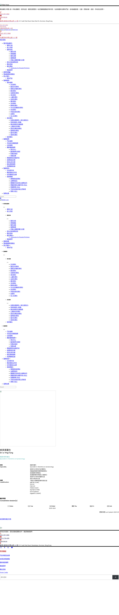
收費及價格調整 (5, 559)
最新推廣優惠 (4, 562)
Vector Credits (4, 572)
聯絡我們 (3, 566)
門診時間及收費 (5, 555)
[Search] (115, 577)
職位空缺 (3, 569)
